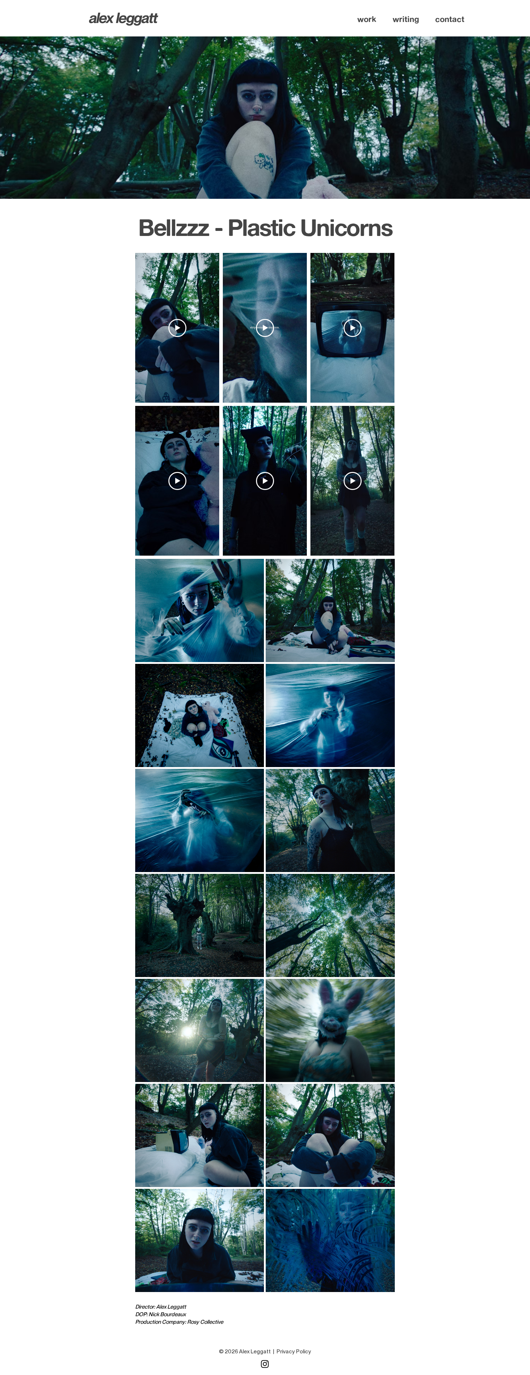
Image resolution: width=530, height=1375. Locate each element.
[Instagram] (265, 1364)
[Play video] (177, 328)
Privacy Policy (294, 1351)
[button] (367, 19)
